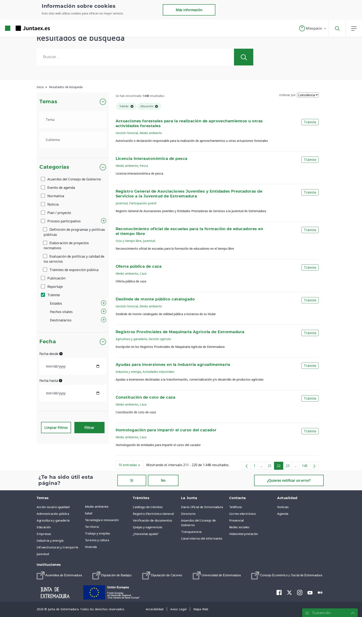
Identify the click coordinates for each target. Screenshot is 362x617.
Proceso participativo (64, 221)
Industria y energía (128, 372)
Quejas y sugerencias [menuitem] (147, 527)
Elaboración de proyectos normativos (66, 245)
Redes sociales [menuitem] (239, 527)
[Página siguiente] (314, 466)
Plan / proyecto (59, 212)
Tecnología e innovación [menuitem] (102, 520)
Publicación (56, 278)
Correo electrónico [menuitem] (242, 513)
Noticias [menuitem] (282, 507)
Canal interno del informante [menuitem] (201, 538)
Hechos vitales (61, 311)
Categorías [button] (54, 167)
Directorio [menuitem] (188, 513)
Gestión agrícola (160, 339)
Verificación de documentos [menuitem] (152, 520)
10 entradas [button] (131, 466)
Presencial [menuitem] (236, 520)
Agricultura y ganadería (131, 339)
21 (271, 466)
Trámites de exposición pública (73, 269)
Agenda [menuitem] (282, 513)
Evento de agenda (61, 187)
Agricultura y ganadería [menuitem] (53, 520)
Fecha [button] (47, 341)
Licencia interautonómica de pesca (151, 159)
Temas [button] (48, 101)
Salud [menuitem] (88, 513)
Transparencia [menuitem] (191, 532)
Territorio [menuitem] (92, 526)
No (163, 480)
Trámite (53, 295)
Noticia (53, 204)
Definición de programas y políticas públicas (74, 232)
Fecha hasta (49, 380)
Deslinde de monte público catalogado (155, 299)
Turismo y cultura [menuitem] (97, 540)
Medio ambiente (151, 133)
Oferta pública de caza (139, 267)
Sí (131, 480)
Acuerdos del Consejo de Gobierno (74, 179)
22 (280, 466)
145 (306, 466)
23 (289, 466)
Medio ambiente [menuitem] (97, 506)
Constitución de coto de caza (146, 397)
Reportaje (55, 286)
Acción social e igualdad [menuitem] (53, 507)
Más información (189, 10)
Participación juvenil (142, 203)
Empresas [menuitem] (44, 534)
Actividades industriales (159, 372)
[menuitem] (59, 575)
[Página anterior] (246, 466)
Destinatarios (60, 320)
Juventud (122, 203)
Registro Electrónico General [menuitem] (153, 513)
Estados (56, 303)
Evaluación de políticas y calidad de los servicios (74, 259)
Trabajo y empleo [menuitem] (97, 533)
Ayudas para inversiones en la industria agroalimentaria (173, 365)
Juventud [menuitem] (43, 554)
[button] (312, 28)
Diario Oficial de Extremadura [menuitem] (202, 507)
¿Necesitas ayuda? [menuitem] (145, 534)
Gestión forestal (127, 133)
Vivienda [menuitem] (91, 547)
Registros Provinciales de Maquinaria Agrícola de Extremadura (180, 332)
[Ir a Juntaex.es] (19, 28)
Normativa (55, 196)
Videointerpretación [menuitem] (243, 534)
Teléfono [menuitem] (235, 507)
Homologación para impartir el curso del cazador (166, 430)
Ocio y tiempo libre (128, 241)
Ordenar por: (287, 95)
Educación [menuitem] (44, 527)
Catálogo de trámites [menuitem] (148, 507)
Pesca (144, 166)
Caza (143, 273)
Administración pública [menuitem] (53, 513)
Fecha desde (49, 353)
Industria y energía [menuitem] (50, 540)
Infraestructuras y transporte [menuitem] (57, 547)
